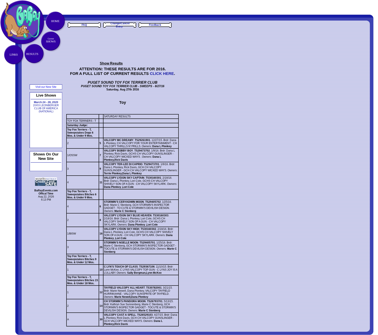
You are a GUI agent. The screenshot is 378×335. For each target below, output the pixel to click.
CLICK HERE (162, 73)
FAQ (84, 24)
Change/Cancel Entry (120, 25)
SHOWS (51, 40)
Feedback (155, 24)
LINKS (14, 54)
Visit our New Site (45, 86)
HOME (55, 21)
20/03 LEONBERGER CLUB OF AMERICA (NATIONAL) (46, 107)
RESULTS (32, 54)
